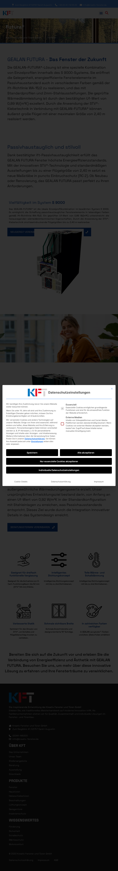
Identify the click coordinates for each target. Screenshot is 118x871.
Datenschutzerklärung (35, 438)
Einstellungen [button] (37, 441)
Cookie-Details (20, 481)
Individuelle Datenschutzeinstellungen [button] (59, 470)
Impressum (99, 481)
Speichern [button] (32, 452)
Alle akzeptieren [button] (85, 452)
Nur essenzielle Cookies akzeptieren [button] (59, 461)
